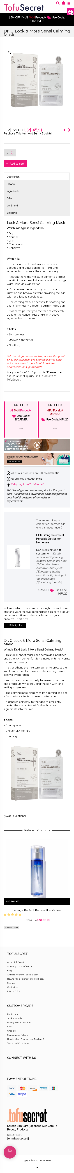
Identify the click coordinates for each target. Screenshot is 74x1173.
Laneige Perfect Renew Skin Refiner (37, 910)
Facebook (10, 1067)
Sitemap (11, 983)
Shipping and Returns (17, 1035)
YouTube (42, 1067)
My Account (12, 1014)
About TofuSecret (15, 962)
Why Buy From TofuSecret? (20, 966)
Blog (9, 970)
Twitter (26, 1067)
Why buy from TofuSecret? (27, 484)
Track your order (15, 1018)
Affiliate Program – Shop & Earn (22, 974)
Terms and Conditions (18, 1043)
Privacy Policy (13, 991)
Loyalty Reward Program (19, 1022)
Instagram (18, 1067)
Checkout (11, 1030)
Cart (9, 1026)
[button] (9, 52)
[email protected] (18, 1138)
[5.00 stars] (13, 914)
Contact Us (12, 987)
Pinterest (34, 1067)
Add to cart (17, 163)
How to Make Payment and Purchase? (25, 978)
